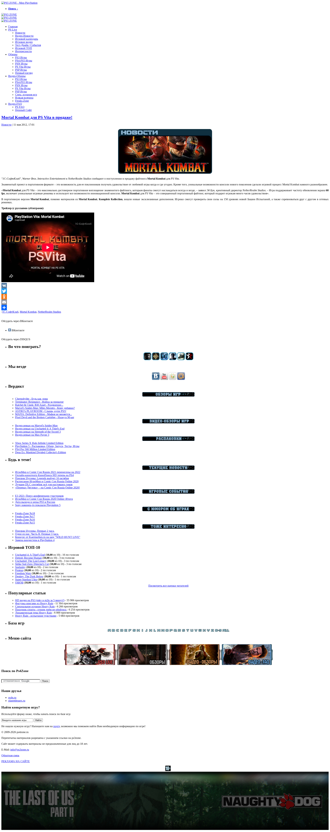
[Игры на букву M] (159, 631)
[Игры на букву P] (171, 631)
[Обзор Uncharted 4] (173, 359)
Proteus (19, 570)
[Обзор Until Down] (164, 359)
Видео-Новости (24, 35)
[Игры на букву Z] (212, 631)
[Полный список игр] (225, 631)
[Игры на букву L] (154, 631)
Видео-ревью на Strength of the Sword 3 (38, 431)
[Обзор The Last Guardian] (181, 359)
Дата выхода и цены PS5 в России (35, 502)
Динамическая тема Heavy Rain (33, 612)
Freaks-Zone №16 (25, 519)
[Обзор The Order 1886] (156, 359)
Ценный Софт (23, 110)
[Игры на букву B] (113, 631)
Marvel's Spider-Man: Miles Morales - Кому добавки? (45, 408)
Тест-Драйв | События (28, 45)
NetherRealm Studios (49, 311)
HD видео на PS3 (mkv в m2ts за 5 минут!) (39, 600)
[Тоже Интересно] (168, 527)
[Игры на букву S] (183, 631)
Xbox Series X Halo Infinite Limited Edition (39, 443)
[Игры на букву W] (200, 631)
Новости (20, 32)
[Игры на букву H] (138, 631)
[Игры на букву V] (196, 631)
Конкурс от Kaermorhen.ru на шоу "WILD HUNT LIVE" (47, 537)
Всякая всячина (24, 97)
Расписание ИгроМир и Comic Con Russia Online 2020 (47, 481)
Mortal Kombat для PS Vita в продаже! (36, 117)
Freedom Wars (23, 573)
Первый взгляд (24, 72)
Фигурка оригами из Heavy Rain (34, 603)
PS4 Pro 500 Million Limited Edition (35, 449)
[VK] (165, 285)
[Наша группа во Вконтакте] (156, 379)
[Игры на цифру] (218, 631)
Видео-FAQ (15, 103)
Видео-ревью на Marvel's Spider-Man (36, 425)
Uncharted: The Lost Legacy (30, 560)
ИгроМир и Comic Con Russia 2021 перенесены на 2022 (47, 472)
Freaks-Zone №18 (25, 513)
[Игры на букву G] (134, 631)
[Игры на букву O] (167, 631)
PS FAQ (19, 107)
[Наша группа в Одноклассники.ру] (173, 379)
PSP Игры (21, 69)
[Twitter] (165, 291)
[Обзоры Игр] (168, 395)
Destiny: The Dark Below (29, 576)
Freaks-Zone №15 (25, 522)
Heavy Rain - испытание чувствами (35, 615)
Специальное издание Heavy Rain (35, 606)
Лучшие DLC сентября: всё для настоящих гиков (44, 484)
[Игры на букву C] (117, 631)
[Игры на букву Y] (208, 631)
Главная (13, 26)
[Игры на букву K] (150, 631)
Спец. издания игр (26, 94)
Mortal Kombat (28, 311)
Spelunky (20, 567)
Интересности (23, 51)
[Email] (165, 302)
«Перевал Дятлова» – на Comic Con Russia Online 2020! (47, 487)
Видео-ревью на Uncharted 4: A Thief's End (39, 428)
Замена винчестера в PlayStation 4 (34, 540)
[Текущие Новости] (168, 469)
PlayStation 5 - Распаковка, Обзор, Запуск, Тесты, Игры (47, 446)
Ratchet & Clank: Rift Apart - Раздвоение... (39, 404)
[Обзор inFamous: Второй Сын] (189, 359)
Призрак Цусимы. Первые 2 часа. (34, 530)
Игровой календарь (26, 38)
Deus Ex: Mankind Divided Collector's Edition (40, 452)
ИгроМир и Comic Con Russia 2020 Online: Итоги (44, 498)
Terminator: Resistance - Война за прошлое (39, 401)
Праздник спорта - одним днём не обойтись (41, 609)
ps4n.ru (12, 697)
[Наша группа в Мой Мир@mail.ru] (181, 379)
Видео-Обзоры (17, 76)
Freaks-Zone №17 (25, 516)
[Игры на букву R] (179, 631)
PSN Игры (21, 63)
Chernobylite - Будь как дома (31, 398)
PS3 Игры (21, 57)
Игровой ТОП (23, 48)
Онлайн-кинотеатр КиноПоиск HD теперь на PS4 (44, 475)
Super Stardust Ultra (26, 579)
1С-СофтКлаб (10, 311)
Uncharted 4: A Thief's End (30, 554)
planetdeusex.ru (16, 700)
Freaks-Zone (22, 100)
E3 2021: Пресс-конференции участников (39, 495)
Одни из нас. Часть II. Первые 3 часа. (37, 534)
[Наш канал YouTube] (164, 379)
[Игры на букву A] (109, 631)
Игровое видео (24, 42)
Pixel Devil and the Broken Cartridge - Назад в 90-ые (44, 417)
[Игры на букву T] (187, 631)
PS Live (12, 29)
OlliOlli (19, 582)
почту (56, 726)
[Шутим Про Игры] (168, 510)
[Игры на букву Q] (175, 631)
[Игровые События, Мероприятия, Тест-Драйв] (168, 492)
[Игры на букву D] (121, 631)
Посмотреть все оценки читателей (168, 585)
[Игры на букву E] (126, 631)
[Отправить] (165, 307)
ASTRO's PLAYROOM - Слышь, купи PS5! (40, 411)
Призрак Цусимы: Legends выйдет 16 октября (42, 478)
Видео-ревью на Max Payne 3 (32, 434)
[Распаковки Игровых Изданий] (168, 440)
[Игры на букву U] (192, 631)
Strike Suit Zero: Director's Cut (32, 564)
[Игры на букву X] (204, 631)
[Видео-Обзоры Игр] (168, 422)
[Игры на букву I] (142, 631)
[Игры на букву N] (163, 631)
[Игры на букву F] (130, 631)
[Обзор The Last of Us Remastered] (147, 359)
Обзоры (12, 54)
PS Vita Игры (23, 66)
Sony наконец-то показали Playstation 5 (37, 505)
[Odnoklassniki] (165, 296)
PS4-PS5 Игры (23, 60)
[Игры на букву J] (146, 631)
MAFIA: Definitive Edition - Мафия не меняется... (43, 414)
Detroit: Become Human (28, 557)
